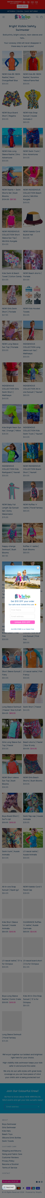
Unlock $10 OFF (22, 622)
